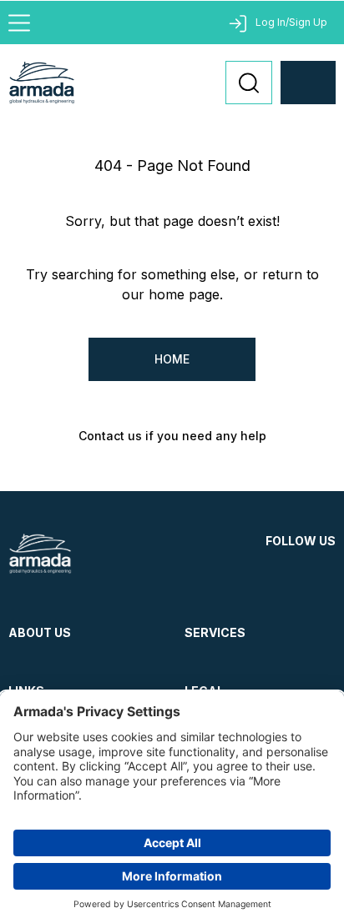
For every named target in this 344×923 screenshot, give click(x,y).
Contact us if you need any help (172, 436)
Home (172, 359)
